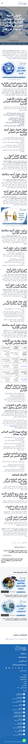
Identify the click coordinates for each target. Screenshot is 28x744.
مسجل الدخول (16, 639)
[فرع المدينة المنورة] (14, 716)
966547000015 (22, 657)
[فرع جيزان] (14, 734)
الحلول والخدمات (23, 677)
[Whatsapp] (24, 740)
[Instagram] (12, 667)
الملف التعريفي (22, 687)
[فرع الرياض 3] (14, 701)
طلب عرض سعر (21, 170)
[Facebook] (9, 667)
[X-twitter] (15, 667)
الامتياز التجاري (23, 679)
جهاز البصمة (23, 366)
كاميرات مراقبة (17, 437)
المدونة (25, 683)
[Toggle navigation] (5, 3)
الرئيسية (25, 674)
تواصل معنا (24, 685)
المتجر (24, 681)
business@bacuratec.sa (20, 665)
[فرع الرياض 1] (14, 694)
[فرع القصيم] (14, 727)
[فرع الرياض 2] (14, 698)
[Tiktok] (22, 667)
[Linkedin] (18, 667)
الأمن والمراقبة (14, 37)
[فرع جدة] (14, 705)
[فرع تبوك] (14, 731)
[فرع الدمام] (14, 724)
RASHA (20, 33)
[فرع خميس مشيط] (14, 712)
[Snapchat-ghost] (6, 667)
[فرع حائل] (14, 720)
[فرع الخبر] (14, 709)
